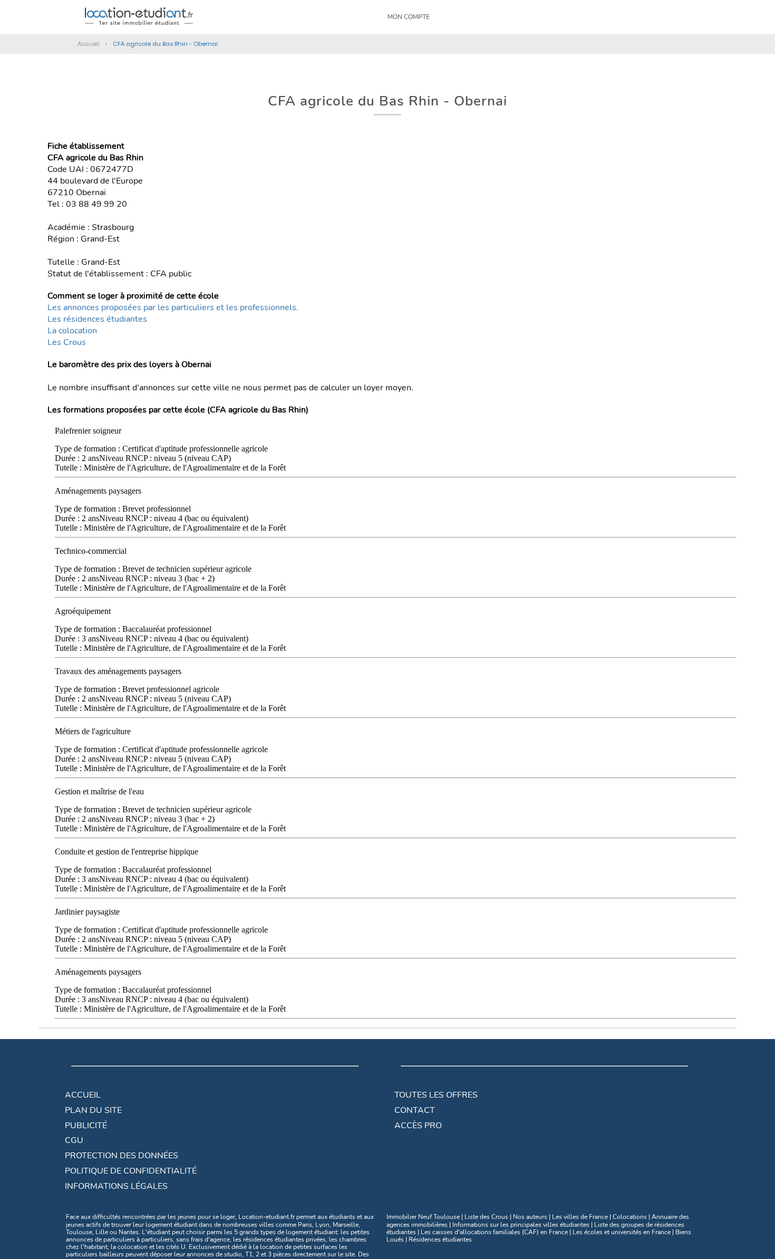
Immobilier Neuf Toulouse (423, 1217)
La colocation (72, 331)
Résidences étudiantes (440, 1239)
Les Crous (66, 342)
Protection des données (121, 1155)
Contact (414, 1110)
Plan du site (93, 1110)
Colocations (630, 1217)
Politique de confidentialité (131, 1171)
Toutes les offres (436, 1095)
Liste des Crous (486, 1217)
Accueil (83, 1095)
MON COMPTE (409, 17)
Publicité (86, 1125)
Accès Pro (418, 1125)
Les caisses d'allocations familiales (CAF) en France (494, 1232)
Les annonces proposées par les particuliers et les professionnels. (172, 307)
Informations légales (116, 1186)
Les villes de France (580, 1217)
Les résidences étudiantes (97, 319)
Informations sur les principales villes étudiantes (520, 1224)
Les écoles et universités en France (622, 1232)
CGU (74, 1140)
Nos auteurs (530, 1217)
